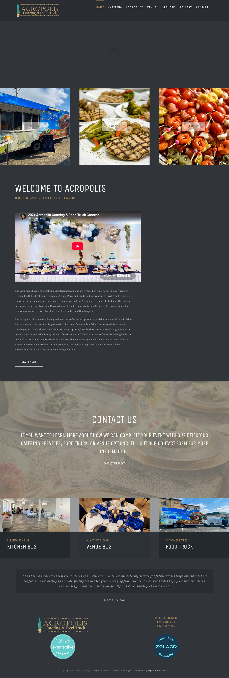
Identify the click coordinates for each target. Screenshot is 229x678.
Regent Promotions (157, 670)
